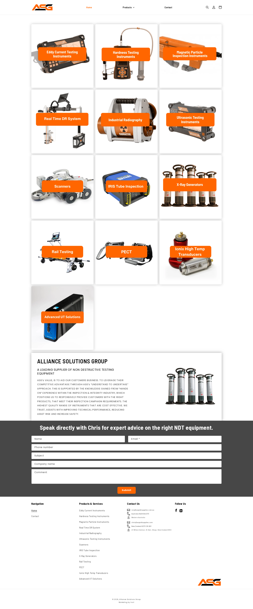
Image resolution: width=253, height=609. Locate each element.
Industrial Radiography (90, 533)
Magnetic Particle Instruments (94, 521)
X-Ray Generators (88, 556)
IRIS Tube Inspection (89, 550)
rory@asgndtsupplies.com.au (142, 510)
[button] (128, 7)
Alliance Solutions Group (130, 599)
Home (34, 510)
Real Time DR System (89, 527)
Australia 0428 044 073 (140, 514)
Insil (132, 602)
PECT (81, 567)
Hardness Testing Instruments (94, 516)
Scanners (83, 544)
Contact (35, 516)
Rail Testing (85, 561)
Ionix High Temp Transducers (93, 573)
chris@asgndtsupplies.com (142, 522)
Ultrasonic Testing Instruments (94, 538)
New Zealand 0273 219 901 (141, 526)
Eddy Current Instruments (92, 510)
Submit (126, 490)
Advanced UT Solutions (90, 578)
